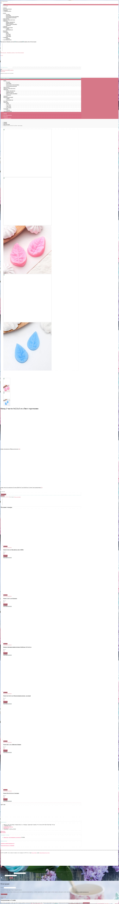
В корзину (3, 494)
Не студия (47, 852)
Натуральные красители (11, 17)
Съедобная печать (7, 39)
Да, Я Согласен (86, 902)
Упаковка (5, 26)
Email (2, 887)
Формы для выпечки (10, 22)
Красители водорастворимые (12, 16)
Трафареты (8, 25)
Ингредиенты (6, 18)
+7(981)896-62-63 (7, 11)
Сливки (7, 28)
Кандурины (8, 15)
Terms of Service (42, 852)
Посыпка (8, 14)
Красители (5, 31)
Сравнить (3, 495)
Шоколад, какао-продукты (9, 19)
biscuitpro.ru (6, 828)
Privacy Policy (34, 852)
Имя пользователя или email (7, 873)
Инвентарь (5, 20)
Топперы (8, 38)
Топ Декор (8, 34)
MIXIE (4, 13)
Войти (11, 877)
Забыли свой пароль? (5, 880)
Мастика (5, 30)
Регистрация (4, 894)
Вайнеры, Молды (9, 23)
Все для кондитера (7, 8)
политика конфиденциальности (82, 892)
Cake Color (8, 35)
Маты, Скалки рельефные (11, 24)
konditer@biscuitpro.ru (8, 826)
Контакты (5, 10)
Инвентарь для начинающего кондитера (12, 837)
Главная (5, 7)
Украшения (5, 37)
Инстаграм (3, 832)
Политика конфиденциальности (7, 843)
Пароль (2, 875)
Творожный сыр (9, 29)
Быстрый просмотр (7, 547)
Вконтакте (3, 831)
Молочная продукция (8, 27)
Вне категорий (17, 497)
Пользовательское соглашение (7, 845)
